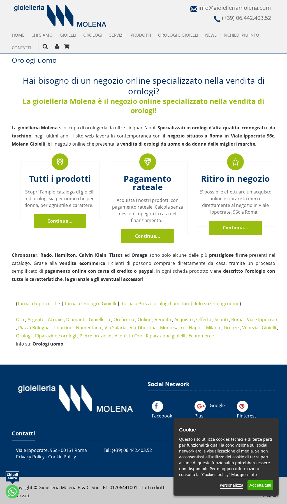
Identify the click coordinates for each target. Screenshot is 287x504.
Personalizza (231, 485)
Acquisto (183, 319)
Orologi (92, 35)
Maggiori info (244, 474)
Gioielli (68, 35)
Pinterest (246, 416)
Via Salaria (115, 328)
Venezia (250, 328)
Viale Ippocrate (263, 319)
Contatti (21, 47)
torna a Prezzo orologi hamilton (155, 303)
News (211, 35)
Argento (36, 319)
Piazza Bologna (34, 328)
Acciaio (55, 319)
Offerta (203, 319)
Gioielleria (99, 319)
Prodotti (141, 35)
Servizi (116, 35)
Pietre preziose (95, 336)
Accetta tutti (260, 485)
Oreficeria (124, 319)
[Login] (57, 46)
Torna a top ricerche (38, 303)
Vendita (163, 319)
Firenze (231, 328)
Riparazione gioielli (165, 336)
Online (144, 319)
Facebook (162, 416)
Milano (213, 328)
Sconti (221, 319)
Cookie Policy (62, 457)
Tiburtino (63, 328)
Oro (20, 319)
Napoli (196, 328)
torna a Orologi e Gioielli (90, 303)
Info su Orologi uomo (217, 303)
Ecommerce (201, 336)
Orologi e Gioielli (178, 35)
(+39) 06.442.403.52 (132, 450)
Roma (237, 319)
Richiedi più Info (241, 35)
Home (18, 35)
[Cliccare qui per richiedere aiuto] (12, 484)
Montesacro (173, 328)
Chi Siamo (42, 35)
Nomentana (88, 328)
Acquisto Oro (128, 336)
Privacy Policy (30, 457)
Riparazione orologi (55, 336)
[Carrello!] (67, 46)
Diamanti (75, 319)
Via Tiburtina (143, 328)
